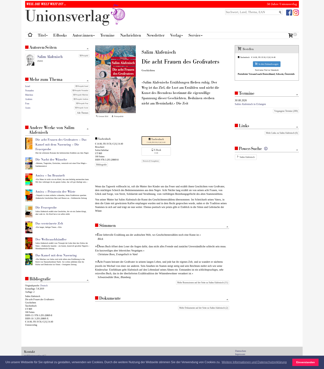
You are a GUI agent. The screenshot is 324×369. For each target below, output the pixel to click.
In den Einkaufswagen (267, 64)
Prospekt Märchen (81, 95)
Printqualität (118, 116)
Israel (27, 86)
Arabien (28, 99)
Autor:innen (82, 35)
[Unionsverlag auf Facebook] (289, 12)
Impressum (240, 354)
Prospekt (85, 56)
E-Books (60, 35)
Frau (27, 103)
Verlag (175, 35)
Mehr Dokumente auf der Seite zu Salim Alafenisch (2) (203, 308)
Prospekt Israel (82, 86)
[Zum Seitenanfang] (227, 227)
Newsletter (156, 35)
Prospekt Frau (83, 103)
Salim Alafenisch (247, 157)
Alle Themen (82, 113)
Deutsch (44, 285)
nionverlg (69, 16)
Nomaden (29, 90)
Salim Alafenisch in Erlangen (250, 104)
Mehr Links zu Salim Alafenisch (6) (282, 133)
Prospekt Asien (82, 108)
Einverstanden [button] (305, 362)
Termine (107, 35)
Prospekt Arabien (81, 99)
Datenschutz (240, 351)
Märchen (29, 95)
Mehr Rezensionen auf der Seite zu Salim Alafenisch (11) (202, 282)
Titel (42, 35)
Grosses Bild (103, 116)
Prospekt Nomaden (81, 91)
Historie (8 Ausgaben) (151, 161)
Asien (27, 107)
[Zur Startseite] (30, 35)
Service (194, 35)
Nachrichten (130, 35)
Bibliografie (101, 164)
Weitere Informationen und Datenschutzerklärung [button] (254, 362)
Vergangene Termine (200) (286, 111)
